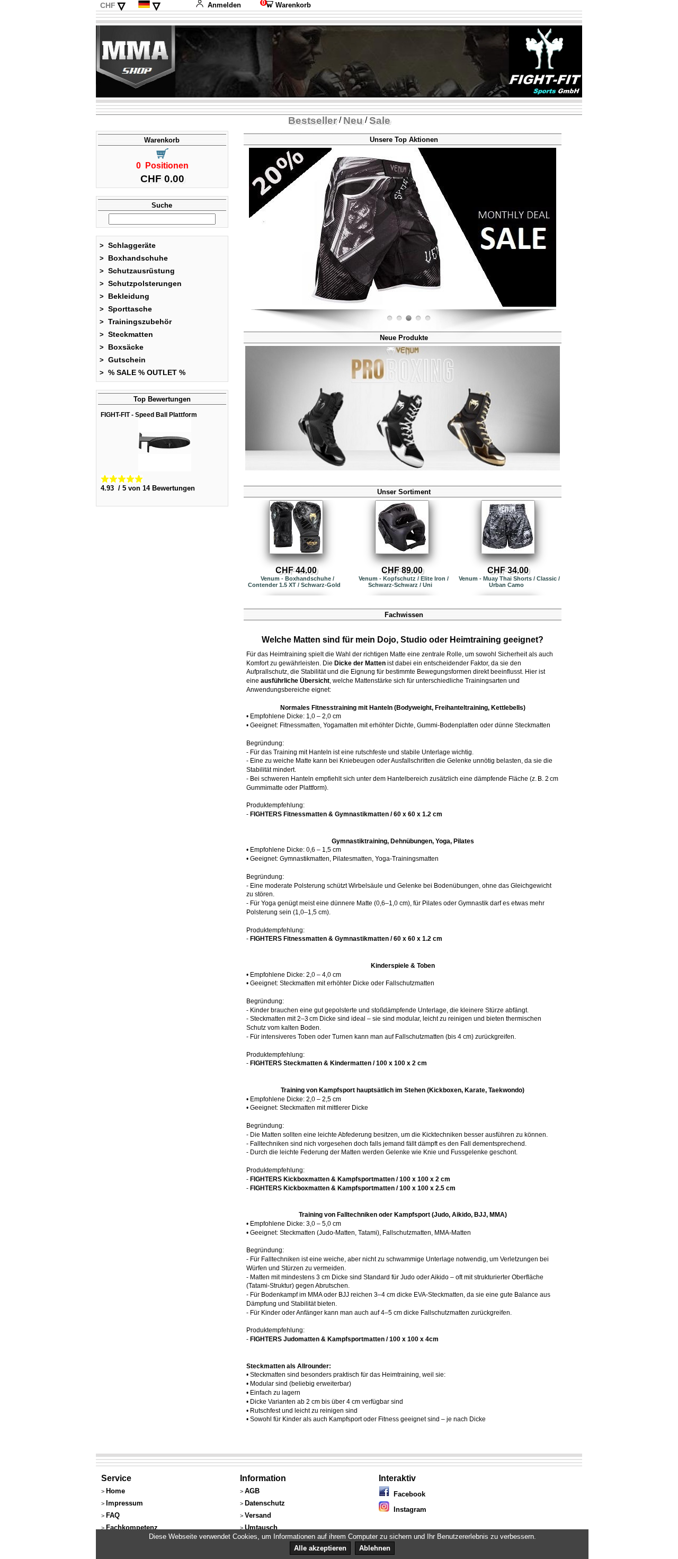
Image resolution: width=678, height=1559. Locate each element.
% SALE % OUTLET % (142, 372)
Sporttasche (126, 309)
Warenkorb (285, 5)
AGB (252, 1491)
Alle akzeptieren (320, 1548)
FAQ (113, 1515)
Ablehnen (374, 1548)
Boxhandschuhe (134, 258)
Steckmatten (126, 334)
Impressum (124, 1503)
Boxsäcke (122, 347)
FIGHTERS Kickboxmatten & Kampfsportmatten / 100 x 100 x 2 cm (350, 1179)
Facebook (407, 1494)
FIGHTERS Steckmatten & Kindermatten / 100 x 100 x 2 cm (338, 1063)
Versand (258, 1515)
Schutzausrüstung (137, 270)
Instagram (407, 1509)
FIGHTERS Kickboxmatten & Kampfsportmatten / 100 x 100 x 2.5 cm (353, 1188)
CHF (107, 5)
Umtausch (261, 1527)
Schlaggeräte (128, 245)
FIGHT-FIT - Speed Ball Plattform (149, 415)
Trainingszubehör (136, 321)
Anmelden (224, 5)
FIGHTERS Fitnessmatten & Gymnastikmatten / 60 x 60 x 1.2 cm (346, 814)
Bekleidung (124, 296)
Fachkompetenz (132, 1527)
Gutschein (123, 359)
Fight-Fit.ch (553, 307)
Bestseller (312, 120)
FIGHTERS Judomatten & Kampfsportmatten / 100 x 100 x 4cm (344, 1339)
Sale (379, 120)
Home (115, 1491)
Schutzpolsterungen (141, 283)
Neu (353, 120)
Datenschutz (265, 1503)
